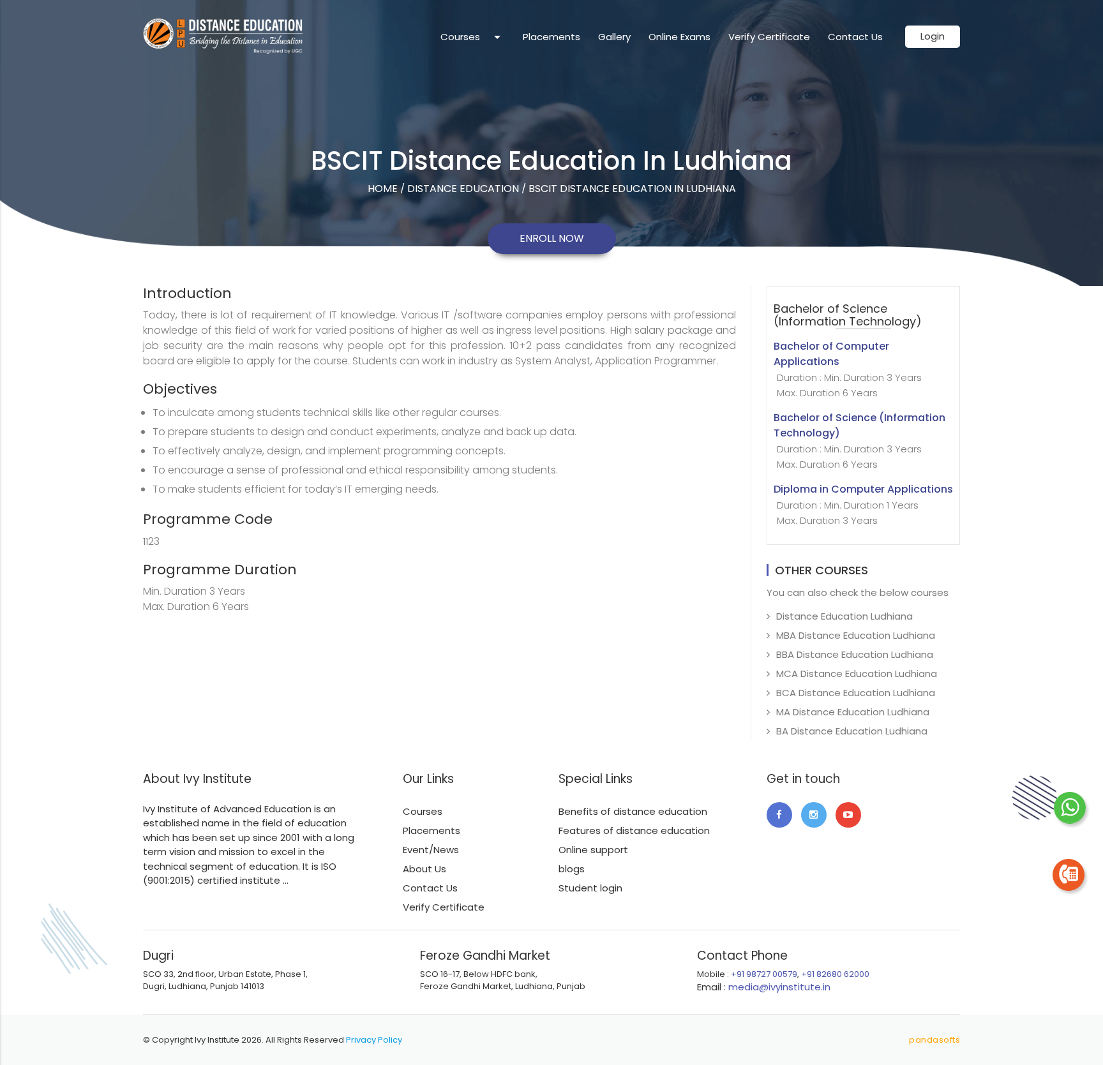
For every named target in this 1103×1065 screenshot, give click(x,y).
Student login (590, 888)
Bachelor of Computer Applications (848, 369)
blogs (572, 868)
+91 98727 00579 (764, 974)
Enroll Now (552, 238)
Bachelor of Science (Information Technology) (859, 441)
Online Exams (679, 36)
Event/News (431, 849)
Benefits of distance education (633, 811)
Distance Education (463, 188)
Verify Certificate (769, 36)
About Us (424, 868)
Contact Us (855, 36)
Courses (472, 37)
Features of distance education (634, 830)
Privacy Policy (374, 1040)
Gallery (614, 36)
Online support (593, 849)
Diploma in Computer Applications (863, 505)
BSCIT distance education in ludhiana (632, 188)
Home (383, 188)
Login (932, 36)
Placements (551, 36)
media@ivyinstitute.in (779, 987)
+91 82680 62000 (835, 974)
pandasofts (934, 1040)
